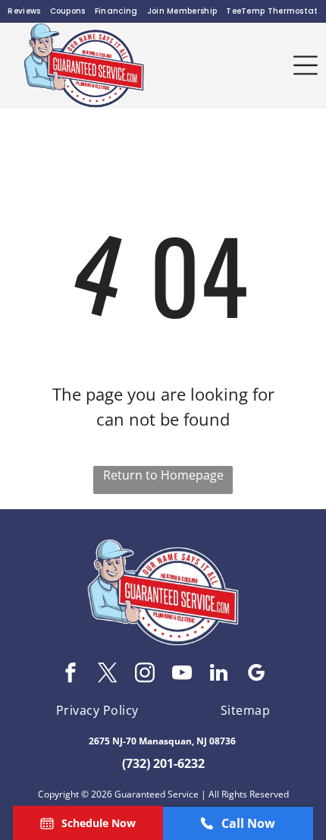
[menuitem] (24, 11)
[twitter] (107, 675)
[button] (305, 65)
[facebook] (70, 675)
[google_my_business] (256, 675)
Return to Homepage (163, 475)
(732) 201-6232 (163, 763)
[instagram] (145, 675)
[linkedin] (219, 675)
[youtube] (182, 675)
